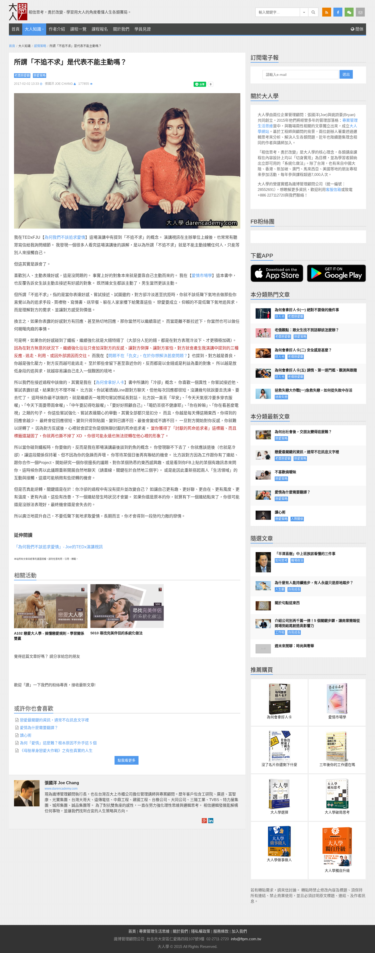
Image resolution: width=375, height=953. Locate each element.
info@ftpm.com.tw (246, 939)
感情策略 (40, 46)
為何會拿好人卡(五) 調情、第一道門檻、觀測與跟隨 (316, 370)
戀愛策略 (39, 75)
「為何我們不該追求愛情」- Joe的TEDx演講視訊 (58, 547)
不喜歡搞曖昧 (285, 472)
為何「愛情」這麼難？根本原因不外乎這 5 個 (58, 743)
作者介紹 (57, 29)
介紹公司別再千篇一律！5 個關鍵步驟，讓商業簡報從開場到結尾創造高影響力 (317, 623)
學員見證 (142, 29)
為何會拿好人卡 (110, 382)
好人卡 (279, 316)
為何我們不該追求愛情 (64, 237)
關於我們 (121, 29)
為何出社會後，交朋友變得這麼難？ (303, 432)
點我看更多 (126, 760)
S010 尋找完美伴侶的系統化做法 (116, 633)
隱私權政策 (200, 931)
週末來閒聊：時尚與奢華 (294, 646)
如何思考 (281, 560)
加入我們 (239, 931)
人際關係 (297, 519)
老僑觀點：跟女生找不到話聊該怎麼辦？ (307, 330)
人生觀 (279, 589)
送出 (346, 74)
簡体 (359, 29)
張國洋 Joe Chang (59, 84)
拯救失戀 (281, 397)
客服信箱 (333, 189)
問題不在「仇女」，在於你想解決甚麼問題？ (148, 356)
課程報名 (100, 29)
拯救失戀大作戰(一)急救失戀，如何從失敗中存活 (313, 390)
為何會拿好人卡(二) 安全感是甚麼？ (303, 350)
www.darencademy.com (61, 788)
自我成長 (294, 589)
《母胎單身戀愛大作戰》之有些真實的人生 (56, 750)
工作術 (279, 632)
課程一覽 (78, 29)
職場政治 (297, 560)
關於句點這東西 (287, 603)
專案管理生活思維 (154, 931)
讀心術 (25, 735)
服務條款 (221, 931)
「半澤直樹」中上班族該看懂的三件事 (305, 554)
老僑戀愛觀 (22, 75)
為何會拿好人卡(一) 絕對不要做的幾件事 (307, 310)
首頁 (15, 29)
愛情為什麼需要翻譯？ (39, 727)
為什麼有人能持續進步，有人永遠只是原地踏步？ (314, 583)
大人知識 (33, 29)
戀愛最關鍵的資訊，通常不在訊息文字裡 (54, 720)
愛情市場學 (202, 275)
